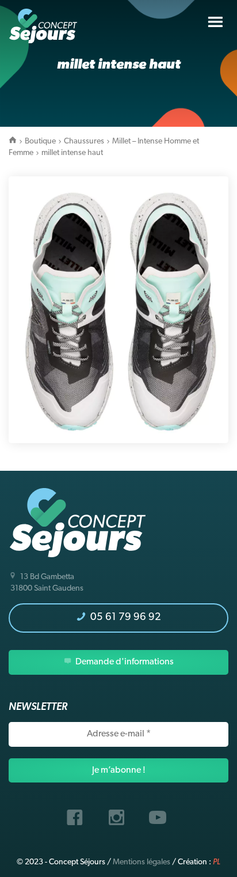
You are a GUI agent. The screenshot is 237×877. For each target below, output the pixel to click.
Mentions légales (141, 862)
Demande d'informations (124, 662)
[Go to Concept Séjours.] (13, 141)
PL (216, 862)
